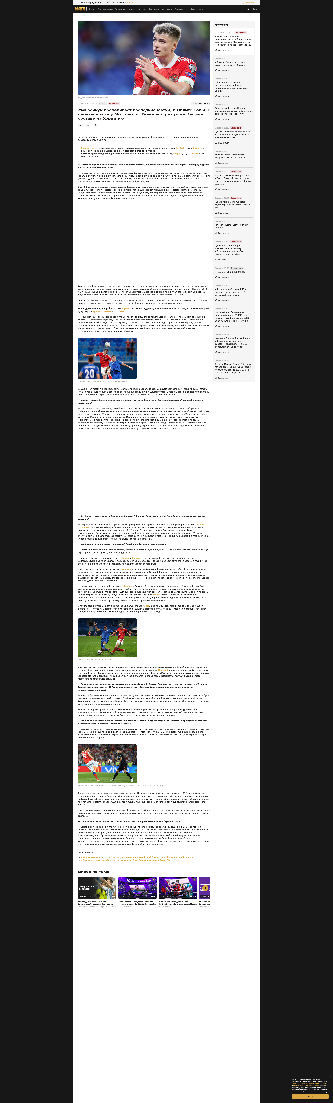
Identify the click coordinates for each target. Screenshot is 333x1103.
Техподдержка (249, 2)
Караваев (126, 569)
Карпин (126, 308)
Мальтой (194, 153)
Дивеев (125, 558)
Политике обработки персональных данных (309, 1084)
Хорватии (198, 148)
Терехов (96, 311)
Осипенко (106, 311)
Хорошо (310, 1096)
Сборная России (89, 148)
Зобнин (156, 594)
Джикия (136, 558)
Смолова (84, 527)
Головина (200, 524)
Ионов (146, 606)
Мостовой (163, 670)
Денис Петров (203, 103)
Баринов (127, 586)
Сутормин (119, 311)
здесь (130, 2)
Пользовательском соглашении (306, 1086)
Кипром (177, 153)
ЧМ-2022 (179, 148)
